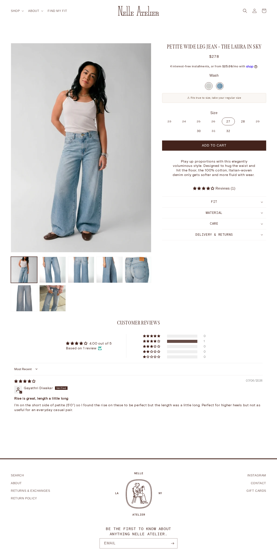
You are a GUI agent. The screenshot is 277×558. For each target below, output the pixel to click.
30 (199, 131)
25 (201, 122)
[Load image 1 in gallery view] (24, 270)
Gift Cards (256, 490)
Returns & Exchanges (30, 490)
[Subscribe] (172, 543)
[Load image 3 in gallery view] (81, 270)
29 (260, 122)
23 (171, 122)
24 (186, 122)
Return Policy (24, 498)
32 (228, 131)
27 (228, 121)
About (16, 483)
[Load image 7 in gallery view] (52, 298)
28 (243, 121)
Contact (258, 483)
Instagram (256, 475)
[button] (17, 10)
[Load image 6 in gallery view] (24, 298)
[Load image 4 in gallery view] (109, 270)
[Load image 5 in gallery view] (138, 270)
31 (216, 132)
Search (17, 475)
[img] (25, 381)
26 (215, 122)
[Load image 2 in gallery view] (52, 270)
